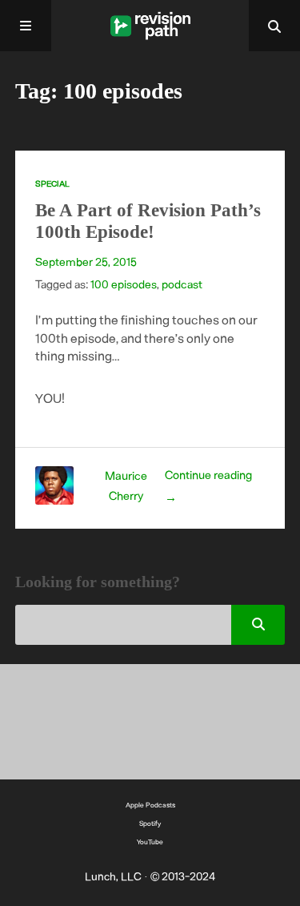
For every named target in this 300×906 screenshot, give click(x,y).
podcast (182, 284)
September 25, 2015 (86, 261)
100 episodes (123, 284)
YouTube (150, 841)
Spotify (150, 823)
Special (52, 183)
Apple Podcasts (150, 804)
